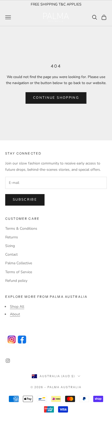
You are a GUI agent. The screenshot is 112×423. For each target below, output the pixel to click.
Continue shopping (56, 97)
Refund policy (16, 280)
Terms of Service (18, 272)
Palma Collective (18, 263)
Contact (11, 254)
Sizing (10, 245)
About (15, 314)
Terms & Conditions (21, 228)
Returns (11, 237)
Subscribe (25, 199)
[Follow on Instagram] (7, 360)
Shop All (17, 306)
